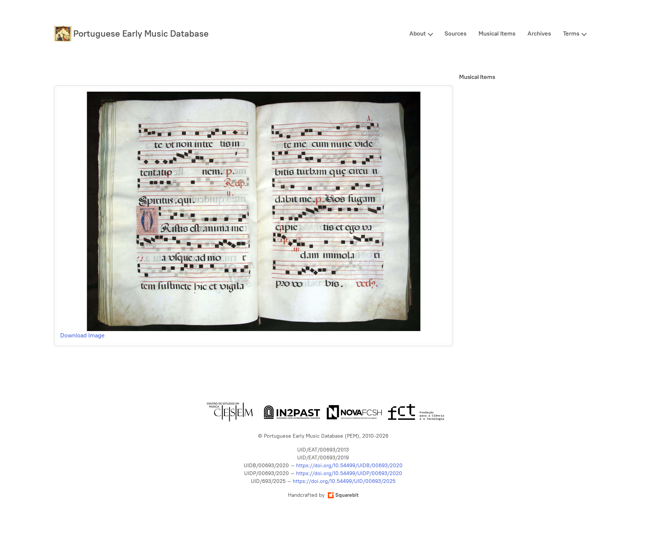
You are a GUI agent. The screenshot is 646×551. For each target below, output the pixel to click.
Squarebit (347, 495)
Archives (539, 33)
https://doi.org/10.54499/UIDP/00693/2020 (349, 473)
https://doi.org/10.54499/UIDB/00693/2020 (349, 465)
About (417, 33)
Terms (571, 33)
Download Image (82, 335)
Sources (455, 33)
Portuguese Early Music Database (141, 33)
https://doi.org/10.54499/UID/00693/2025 (344, 481)
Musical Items (497, 33)
